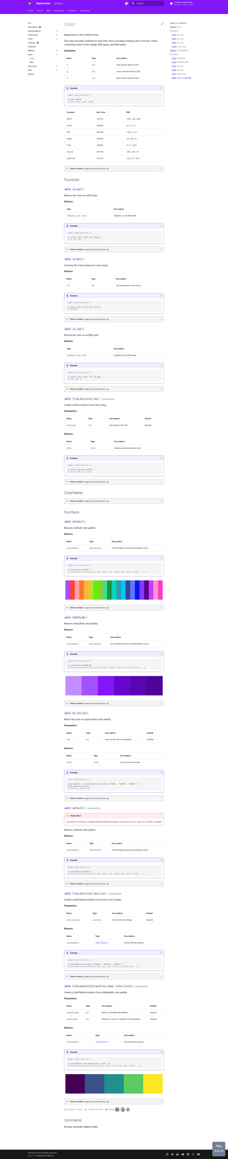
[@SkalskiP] (122, 1109)
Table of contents (178, 23)
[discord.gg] (198, 1154)
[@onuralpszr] (117, 1109)
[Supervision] (30, 3)
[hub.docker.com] (177, 1154)
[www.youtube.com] (182, 1154)
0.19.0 (57, 3)
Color (93, 448)
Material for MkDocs (45, 1156)
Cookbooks (59, 10)
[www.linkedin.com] (188, 1154)
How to (40, 10)
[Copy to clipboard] (159, 95)
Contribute (72, 10)
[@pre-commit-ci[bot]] (128, 1109)
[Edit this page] (162, 24)
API (48, 10)
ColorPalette (95, 548)
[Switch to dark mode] (126, 3)
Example (74, 88)
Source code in (89, 168)
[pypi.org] (172, 1154)
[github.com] (167, 1154)
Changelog (84, 10)
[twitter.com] (193, 1154)
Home (30, 10)
